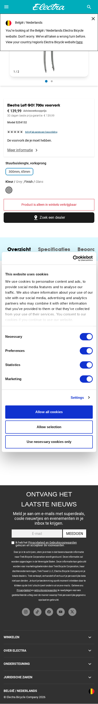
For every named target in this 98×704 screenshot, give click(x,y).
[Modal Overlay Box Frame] (49, 545)
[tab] (19, 249)
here (79, 42)
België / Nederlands (20, 691)
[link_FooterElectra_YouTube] (61, 612)
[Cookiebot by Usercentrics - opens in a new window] (73, 258)
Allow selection (49, 427)
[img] (15, 131)
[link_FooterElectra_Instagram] (26, 612)
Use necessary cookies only (49, 442)
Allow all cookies (49, 412)
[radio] (46, 81)
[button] (49, 55)
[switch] (86, 350)
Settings (77, 397)
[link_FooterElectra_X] (72, 612)
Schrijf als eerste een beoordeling (41, 132)
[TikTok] (37, 612)
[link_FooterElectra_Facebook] (49, 612)
